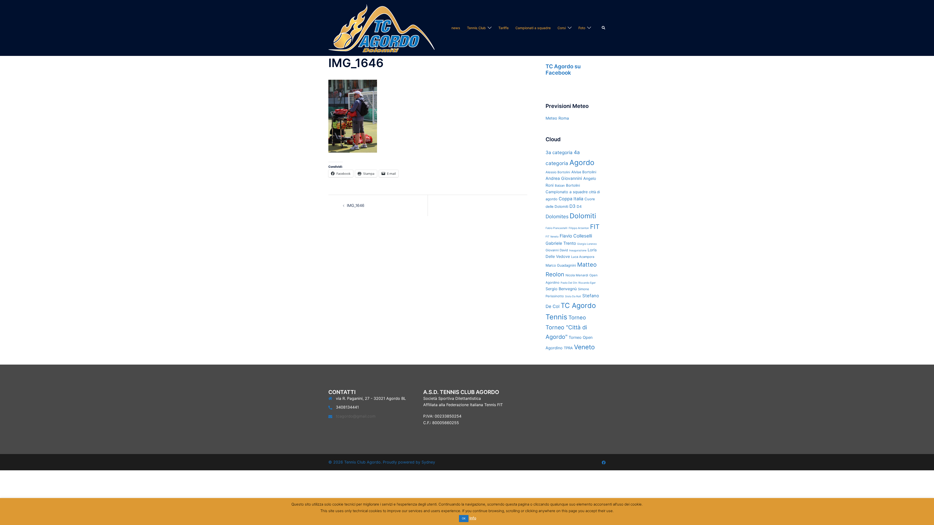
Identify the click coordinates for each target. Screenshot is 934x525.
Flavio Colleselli (576, 236)
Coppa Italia (571, 198)
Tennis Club (476, 28)
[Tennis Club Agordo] (381, 27)
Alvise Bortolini (583, 172)
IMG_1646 (355, 205)
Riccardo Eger (587, 282)
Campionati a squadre (533, 28)
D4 (579, 206)
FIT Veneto (552, 236)
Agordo (581, 162)
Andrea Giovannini (564, 178)
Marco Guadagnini (561, 265)
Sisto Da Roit (573, 296)
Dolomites (557, 216)
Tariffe (503, 28)
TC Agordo (578, 305)
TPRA (568, 348)
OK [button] (464, 518)
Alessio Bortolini (558, 172)
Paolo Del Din (569, 282)
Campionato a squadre (567, 191)
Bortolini (573, 185)
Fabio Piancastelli (556, 228)
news (455, 28)
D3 (572, 206)
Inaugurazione (577, 250)
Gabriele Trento (561, 243)
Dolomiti (583, 216)
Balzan (560, 185)
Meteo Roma (557, 118)
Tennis (556, 317)
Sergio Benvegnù (561, 288)
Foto (581, 28)
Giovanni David (557, 250)
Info (472, 518)
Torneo (577, 317)
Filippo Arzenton (579, 228)
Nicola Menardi (577, 275)
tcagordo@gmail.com (356, 416)
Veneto (584, 347)
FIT (595, 226)
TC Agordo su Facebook (563, 69)
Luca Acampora (582, 257)
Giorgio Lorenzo (587, 243)
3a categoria (559, 152)
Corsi (561, 28)
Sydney (428, 462)
